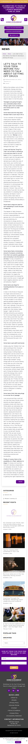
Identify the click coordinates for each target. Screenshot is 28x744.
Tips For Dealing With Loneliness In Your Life (11, 550)
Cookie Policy (10, 742)
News (9, 53)
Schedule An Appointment (14, 31)
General (7, 83)
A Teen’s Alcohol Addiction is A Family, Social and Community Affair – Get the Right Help (14, 625)
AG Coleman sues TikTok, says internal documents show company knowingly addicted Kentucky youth (13, 525)
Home (4, 53)
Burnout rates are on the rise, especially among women (13, 574)
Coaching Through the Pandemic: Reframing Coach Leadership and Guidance (13, 599)
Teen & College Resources (14, 27)
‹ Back (20, 481)
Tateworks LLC (7, 81)
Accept (18, 742)
